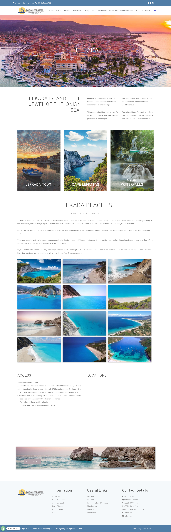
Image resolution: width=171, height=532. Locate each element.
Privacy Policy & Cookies (97, 503)
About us (56, 496)
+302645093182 (131, 503)
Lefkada (90, 496)
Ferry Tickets (90, 10)
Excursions (102, 10)
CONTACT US (32, 462)
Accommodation (126, 10)
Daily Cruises (77, 10)
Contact (148, 10)
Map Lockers (92, 506)
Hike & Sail (113, 10)
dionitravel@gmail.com (134, 509)
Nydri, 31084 (129, 496)
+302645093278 (131, 506)
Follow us (128, 513)
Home (51, 10)
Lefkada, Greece (131, 500)
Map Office (91, 509)
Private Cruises (62, 10)
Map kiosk (91, 513)
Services (139, 10)
